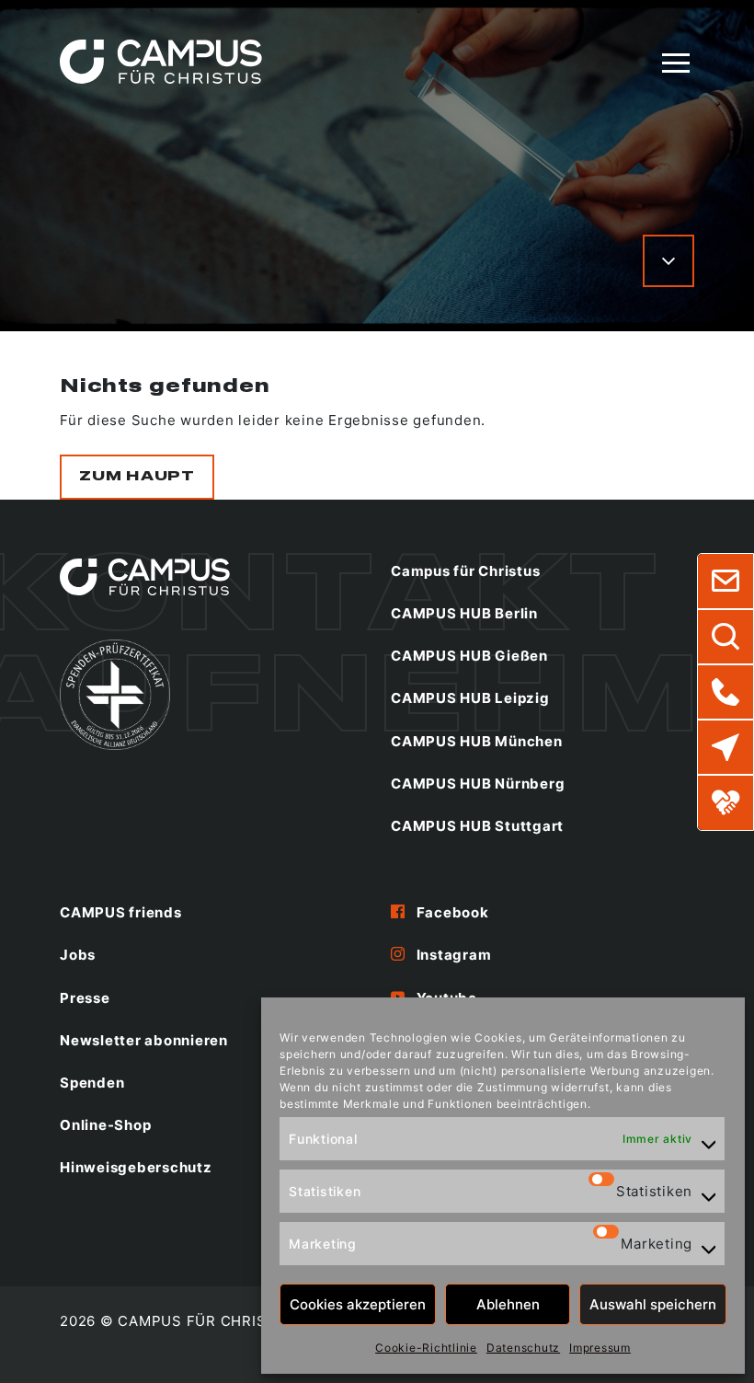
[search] (725, 636)
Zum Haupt (137, 476)
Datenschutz (523, 1347)
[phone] (725, 692)
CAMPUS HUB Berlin (464, 613)
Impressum (600, 1347)
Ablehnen (508, 1304)
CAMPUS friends (121, 912)
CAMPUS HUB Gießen (469, 655)
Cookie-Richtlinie (426, 1347)
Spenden (92, 1082)
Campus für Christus (465, 571)
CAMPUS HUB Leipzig (470, 698)
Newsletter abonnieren (144, 1040)
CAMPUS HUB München (477, 741)
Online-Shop (105, 1125)
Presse (85, 998)
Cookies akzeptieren (358, 1304)
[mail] (725, 581)
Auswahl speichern (652, 1304)
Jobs (78, 954)
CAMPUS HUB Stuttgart (477, 826)
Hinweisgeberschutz (136, 1167)
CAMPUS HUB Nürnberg (478, 783)
